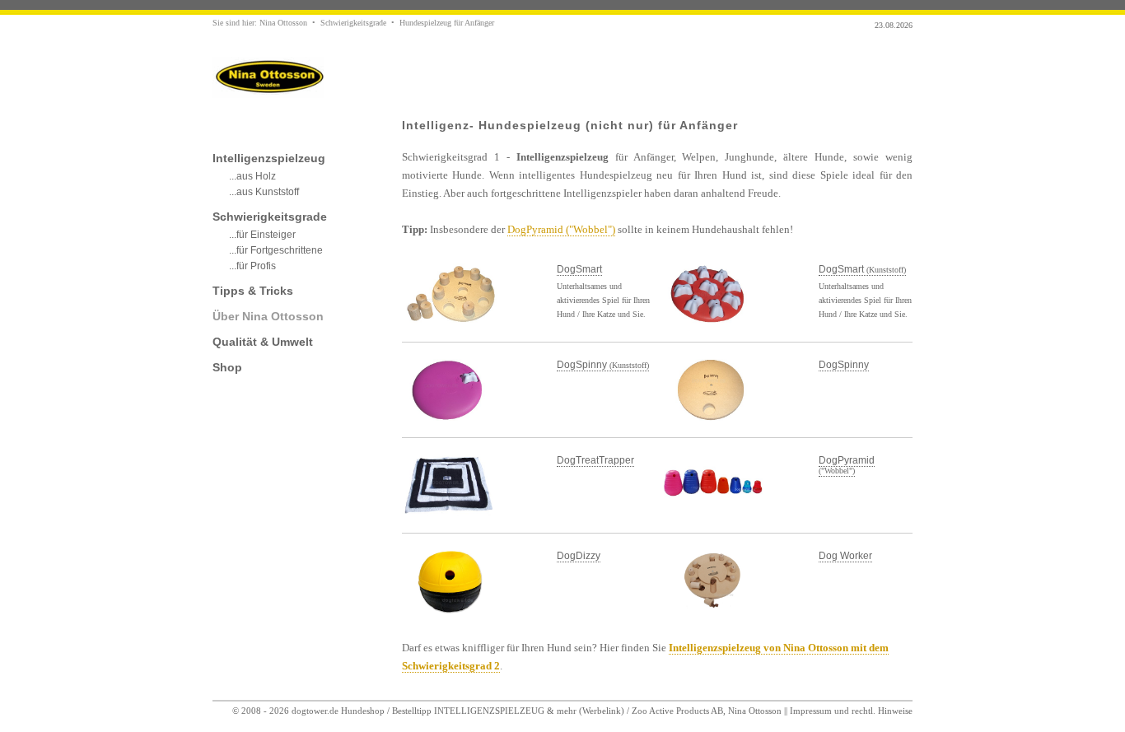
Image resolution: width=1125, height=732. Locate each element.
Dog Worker (845, 556)
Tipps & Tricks (252, 290)
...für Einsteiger (262, 234)
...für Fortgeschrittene (276, 250)
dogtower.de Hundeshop (338, 711)
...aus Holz (252, 176)
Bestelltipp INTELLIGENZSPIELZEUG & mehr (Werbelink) (508, 711)
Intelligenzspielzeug (268, 158)
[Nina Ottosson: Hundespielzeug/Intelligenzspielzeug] (268, 94)
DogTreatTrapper (595, 460)
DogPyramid (847, 465)
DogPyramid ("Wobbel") (561, 229)
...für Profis (252, 266)
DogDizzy (578, 556)
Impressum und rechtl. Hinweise (851, 711)
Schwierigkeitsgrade (353, 22)
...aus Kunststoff (264, 192)
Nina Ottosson (283, 22)
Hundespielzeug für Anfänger (446, 22)
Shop (227, 367)
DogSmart (579, 269)
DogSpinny (603, 365)
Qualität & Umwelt (262, 341)
